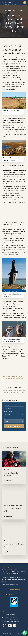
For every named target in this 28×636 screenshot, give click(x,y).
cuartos (6, 505)
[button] (24, 2)
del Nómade (6, 2)
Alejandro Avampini (14, 387)
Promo (20, 505)
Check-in (7, 405)
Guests (6, 418)
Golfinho (11, 505)
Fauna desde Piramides (10, 10)
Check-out (8, 412)
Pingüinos (21, 10)
